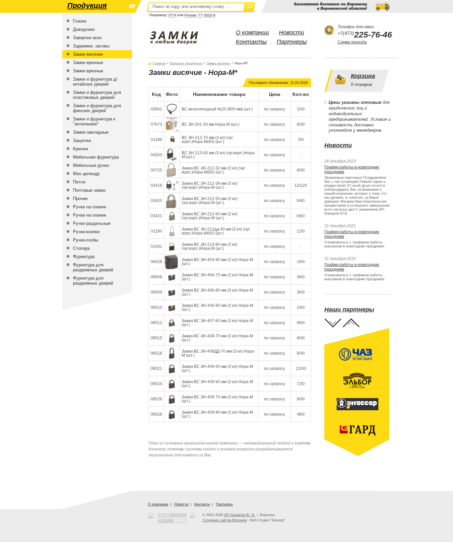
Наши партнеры (349, 309)
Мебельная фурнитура (96, 157)
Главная (159, 63)
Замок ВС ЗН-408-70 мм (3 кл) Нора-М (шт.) (217, 338)
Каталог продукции (186, 63)
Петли (79, 181)
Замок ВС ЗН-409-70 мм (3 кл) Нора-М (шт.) (217, 399)
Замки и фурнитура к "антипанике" (94, 121)
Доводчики (84, 29)
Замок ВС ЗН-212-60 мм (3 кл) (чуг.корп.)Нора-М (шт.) (209, 216)
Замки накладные (90, 132)
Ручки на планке (89, 206)
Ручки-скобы (85, 239)
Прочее (80, 198)
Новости (291, 32)
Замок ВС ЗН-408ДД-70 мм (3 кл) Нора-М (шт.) (218, 353)
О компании (252, 32)
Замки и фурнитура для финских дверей (97, 108)
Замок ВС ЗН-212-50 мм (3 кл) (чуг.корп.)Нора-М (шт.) (209, 200)
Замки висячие (88, 54)
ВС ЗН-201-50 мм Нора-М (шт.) (210, 124)
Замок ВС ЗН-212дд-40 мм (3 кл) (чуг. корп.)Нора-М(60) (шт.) (216, 231)
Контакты (251, 41)
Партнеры (292, 41)
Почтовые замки (89, 190)
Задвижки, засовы (91, 45)
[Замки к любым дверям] (181, 37)
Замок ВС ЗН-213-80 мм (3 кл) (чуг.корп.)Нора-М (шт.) (209, 246)
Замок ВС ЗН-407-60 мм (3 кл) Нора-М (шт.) (217, 322)
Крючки (80, 148)
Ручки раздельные (91, 223)
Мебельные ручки (91, 165)
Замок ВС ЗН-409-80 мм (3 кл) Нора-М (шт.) (217, 414)
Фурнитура (84, 256)
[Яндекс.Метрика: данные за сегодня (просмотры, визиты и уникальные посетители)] (192, 515)
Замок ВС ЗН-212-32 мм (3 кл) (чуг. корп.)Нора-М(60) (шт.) (214, 170)
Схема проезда (352, 42)
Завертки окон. (88, 37)
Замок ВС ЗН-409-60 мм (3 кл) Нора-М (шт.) (217, 383)
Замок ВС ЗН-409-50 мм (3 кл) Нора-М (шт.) (217, 368)
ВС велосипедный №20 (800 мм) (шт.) (217, 109)
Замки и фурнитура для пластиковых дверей (97, 95)
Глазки (79, 21)
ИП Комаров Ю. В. (239, 515)
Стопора (81, 248)
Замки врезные (88, 62)
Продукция (87, 5)
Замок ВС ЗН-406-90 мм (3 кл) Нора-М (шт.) (217, 307)
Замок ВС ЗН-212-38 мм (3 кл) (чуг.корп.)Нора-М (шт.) (209, 185)
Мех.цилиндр (86, 173)
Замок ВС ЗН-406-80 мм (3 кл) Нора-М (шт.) (217, 292)
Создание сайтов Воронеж (224, 520)
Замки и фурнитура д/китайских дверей (95, 82)
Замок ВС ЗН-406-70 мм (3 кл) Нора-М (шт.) (217, 277)
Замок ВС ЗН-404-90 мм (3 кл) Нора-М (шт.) (217, 261)
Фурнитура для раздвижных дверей (93, 267)
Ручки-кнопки (86, 231)
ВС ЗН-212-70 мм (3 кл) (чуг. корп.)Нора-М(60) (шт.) (207, 139)
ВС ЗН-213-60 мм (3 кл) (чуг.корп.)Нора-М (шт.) (219, 155)
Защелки (82, 140)
